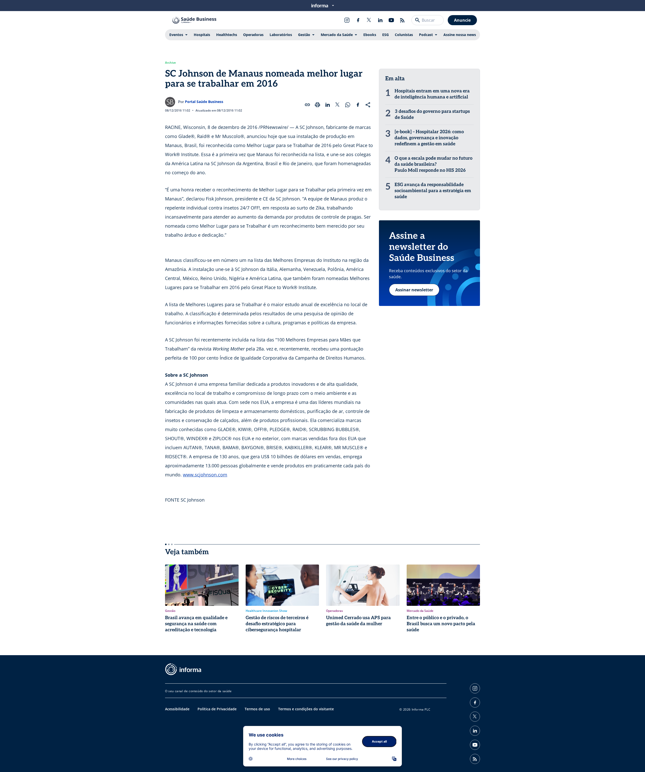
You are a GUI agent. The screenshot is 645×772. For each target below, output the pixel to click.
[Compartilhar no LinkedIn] (327, 105)
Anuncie (462, 20)
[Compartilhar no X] (338, 105)
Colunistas (404, 34)
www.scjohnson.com (205, 475)
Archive (170, 63)
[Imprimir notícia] (317, 105)
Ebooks (369, 34)
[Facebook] (358, 20)
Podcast (426, 34)
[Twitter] (369, 20)
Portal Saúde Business (204, 101)
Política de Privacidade (217, 709)
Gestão (304, 34)
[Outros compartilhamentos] (368, 105)
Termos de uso (257, 709)
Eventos (176, 34)
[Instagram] (347, 20)
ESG (385, 34)
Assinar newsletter (414, 290)
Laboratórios (281, 34)
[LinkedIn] (380, 20)
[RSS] (402, 20)
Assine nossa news (459, 34)
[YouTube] (391, 20)
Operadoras (253, 34)
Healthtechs (226, 34)
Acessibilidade (177, 709)
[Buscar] (417, 20)
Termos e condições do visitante (306, 709)
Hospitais (202, 34)
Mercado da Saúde (337, 34)
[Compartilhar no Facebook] (358, 105)
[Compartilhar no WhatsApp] (348, 105)
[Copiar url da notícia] (307, 105)
